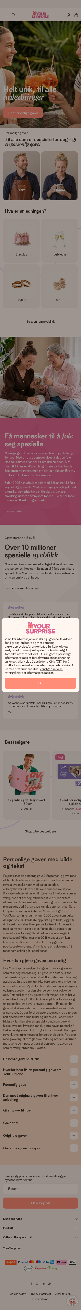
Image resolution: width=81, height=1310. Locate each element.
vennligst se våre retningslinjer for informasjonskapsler (34, 671)
